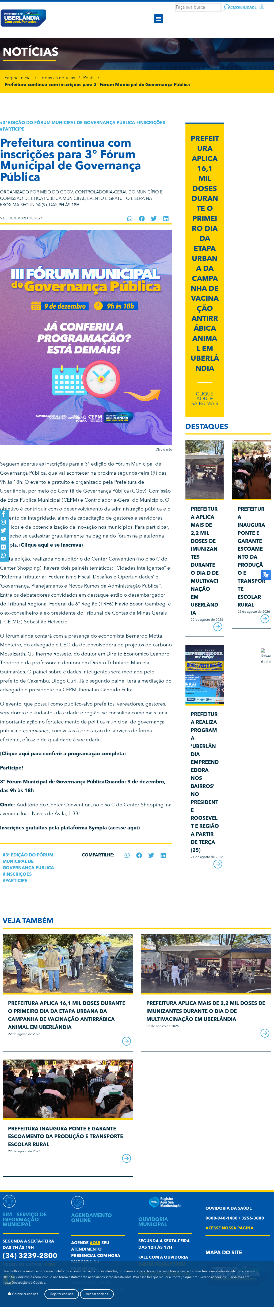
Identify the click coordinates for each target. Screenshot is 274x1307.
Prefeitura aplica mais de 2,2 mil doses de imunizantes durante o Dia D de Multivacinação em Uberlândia (205, 1011)
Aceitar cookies (97, 1294)
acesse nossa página (229, 1228)
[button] (158, 18)
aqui (95, 1243)
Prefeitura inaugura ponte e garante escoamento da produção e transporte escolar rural (251, 557)
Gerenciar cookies (24, 1294)
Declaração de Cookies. (29, 1283)
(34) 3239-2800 (30, 1256)
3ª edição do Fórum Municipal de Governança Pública (69, 123)
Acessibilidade (242, 7)
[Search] (226, 7)
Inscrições (152, 123)
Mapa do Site (224, 1253)
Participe (14, 129)
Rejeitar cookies (61, 1294)
